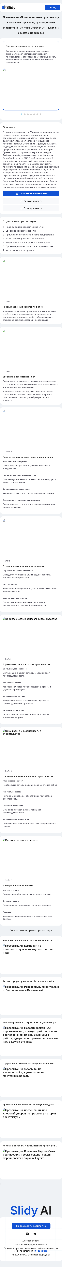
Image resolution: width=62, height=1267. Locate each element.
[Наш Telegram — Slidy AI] (34, 1233)
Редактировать (33, 201)
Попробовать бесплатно (31, 1225)
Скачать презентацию (33, 193)
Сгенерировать (33, 208)
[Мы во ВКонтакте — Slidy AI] (27, 1233)
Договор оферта (31, 1241)
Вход (53, 7)
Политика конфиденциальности (31, 1244)
